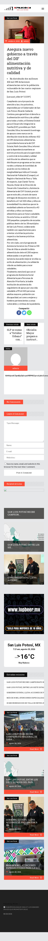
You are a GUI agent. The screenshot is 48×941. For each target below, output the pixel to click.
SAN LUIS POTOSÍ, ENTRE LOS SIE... (23, 546)
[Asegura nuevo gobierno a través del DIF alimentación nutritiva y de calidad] (15, 359)
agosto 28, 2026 (15, 743)
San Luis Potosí (12, 18)
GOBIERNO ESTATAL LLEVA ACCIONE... (22, 579)
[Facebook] (19, 312)
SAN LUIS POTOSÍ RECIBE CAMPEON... (21, 513)
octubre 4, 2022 (14, 41)
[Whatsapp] (29, 312)
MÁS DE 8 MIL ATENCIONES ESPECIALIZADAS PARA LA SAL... (24, 866)
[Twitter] (24, 312)
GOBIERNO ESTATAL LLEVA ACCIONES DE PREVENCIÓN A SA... (21, 822)
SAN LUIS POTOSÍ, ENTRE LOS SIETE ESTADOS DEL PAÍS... (22, 781)
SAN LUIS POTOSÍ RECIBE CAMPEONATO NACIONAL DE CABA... (21, 737)
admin (26, 41)
